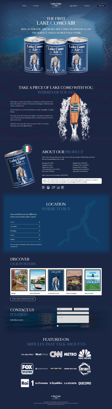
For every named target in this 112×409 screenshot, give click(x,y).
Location (36, 6)
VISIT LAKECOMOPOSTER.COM (23, 299)
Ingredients (73, 6)
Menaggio (13, 231)
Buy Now (101, 6)
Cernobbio (13, 226)
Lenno (12, 235)
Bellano (12, 239)
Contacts (87, 6)
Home (24, 6)
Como (12, 222)
